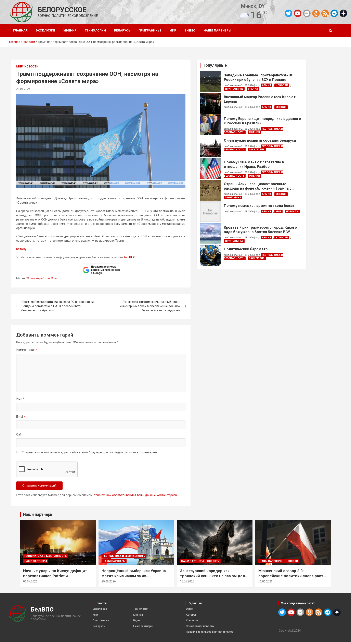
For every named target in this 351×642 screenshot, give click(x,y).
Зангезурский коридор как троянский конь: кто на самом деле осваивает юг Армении (213, 575)
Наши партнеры (217, 30)
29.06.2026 (109, 581)
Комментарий (27, 350)
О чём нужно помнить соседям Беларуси (260, 140)
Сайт (19, 434)
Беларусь (122, 30)
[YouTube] (297, 13)
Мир (172, 30)
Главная (20, 30)
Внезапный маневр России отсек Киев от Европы (260, 99)
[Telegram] (334, 13)
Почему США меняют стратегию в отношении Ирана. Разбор (254, 164)
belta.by (21, 249)
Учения (253, 88)
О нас (189, 608)
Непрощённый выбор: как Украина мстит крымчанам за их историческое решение (134, 575)
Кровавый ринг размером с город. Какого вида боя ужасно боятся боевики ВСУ (260, 229)
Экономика (233, 197)
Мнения (70, 30)
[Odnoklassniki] (316, 13)
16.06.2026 (187, 581)
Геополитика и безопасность (45, 556)
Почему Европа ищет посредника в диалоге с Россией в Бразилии (262, 120)
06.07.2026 (30, 581)
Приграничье (150, 30)
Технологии (95, 30)
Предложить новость (200, 626)
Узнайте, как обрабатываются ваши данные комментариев (135, 495)
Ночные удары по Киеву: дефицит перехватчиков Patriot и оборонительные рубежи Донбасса (56, 575)
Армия (266, 85)
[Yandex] (343, 13)
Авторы (191, 614)
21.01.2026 (23, 88)
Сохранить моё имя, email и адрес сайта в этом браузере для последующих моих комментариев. (90, 452)
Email (21, 416)
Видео (189, 30)
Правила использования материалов (209, 631)
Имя (20, 399)
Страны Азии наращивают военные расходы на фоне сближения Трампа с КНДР (257, 186)
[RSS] (325, 13)
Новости (31, 66)
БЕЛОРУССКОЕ (62, 10)
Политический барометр (246, 249)
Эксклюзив (45, 30)
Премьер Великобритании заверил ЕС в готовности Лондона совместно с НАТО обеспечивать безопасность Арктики (57, 306)
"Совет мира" (35, 278)
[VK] (307, 13)
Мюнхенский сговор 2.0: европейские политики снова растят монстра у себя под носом (293, 575)
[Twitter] (288, 13)
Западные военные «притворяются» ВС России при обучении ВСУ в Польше (258, 77)
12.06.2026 (265, 581)
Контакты (192, 620)
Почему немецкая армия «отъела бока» (259, 205)
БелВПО (129, 257)
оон (47, 278)
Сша (54, 278)
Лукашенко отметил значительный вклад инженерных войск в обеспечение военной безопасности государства (150, 306)
